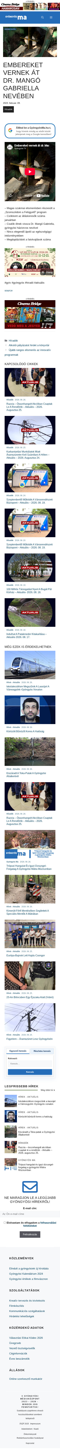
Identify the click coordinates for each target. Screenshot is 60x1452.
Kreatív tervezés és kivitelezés (27, 1300)
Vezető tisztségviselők (22, 1348)
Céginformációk (18, 1353)
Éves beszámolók (19, 1358)
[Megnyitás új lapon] (30, 262)
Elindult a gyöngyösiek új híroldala (28, 1268)
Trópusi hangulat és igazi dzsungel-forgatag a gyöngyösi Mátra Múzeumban (36, 1167)
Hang (49, 272)
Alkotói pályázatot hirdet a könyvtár (29, 345)
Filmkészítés (16, 1305)
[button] (42, 17)
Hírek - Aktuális (28, 1097)
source (8, 290)
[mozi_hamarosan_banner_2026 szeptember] (30, 9)
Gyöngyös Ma (26, 1160)
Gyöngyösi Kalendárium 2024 (26, 1273)
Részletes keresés (42, 1051)
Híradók (8, 109)
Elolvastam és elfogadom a (31, 1224)
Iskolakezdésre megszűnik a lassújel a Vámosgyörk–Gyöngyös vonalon (36, 1102)
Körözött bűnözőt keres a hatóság (35, 1116)
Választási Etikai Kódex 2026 (26, 1337)
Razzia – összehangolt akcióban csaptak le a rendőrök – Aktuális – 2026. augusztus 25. (35, 1150)
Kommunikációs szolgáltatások (27, 1311)
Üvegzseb (15, 1343)
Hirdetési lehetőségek (21, 1316)
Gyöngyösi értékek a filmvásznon (28, 1279)
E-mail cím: (30, 1208)
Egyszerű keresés (18, 1051)
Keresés (30, 1072)
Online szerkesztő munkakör (25, 1378)
